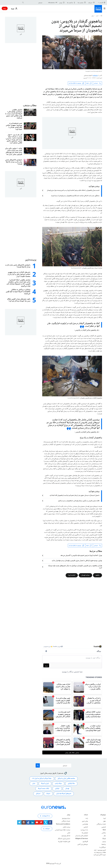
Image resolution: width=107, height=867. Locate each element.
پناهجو (97, 575)
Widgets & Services (81, 838)
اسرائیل (38, 793)
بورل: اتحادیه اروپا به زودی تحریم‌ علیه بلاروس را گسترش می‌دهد (81, 555)
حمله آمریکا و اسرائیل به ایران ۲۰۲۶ (42, 778)
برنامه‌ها (104, 844)
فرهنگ (104, 838)
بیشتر (68, 815)
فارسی (101, 2)
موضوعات (103, 815)
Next (104, 830)
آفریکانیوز (85, 841)
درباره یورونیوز (66, 818)
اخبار (97, 16)
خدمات (86, 815)
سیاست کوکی (66, 827)
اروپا (104, 818)
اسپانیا (48, 793)
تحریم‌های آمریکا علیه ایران (63, 793)
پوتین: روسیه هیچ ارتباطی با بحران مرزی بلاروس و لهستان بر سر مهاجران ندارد (77, 561)
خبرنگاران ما (102, 847)
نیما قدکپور (95, 75)
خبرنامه (47, 828)
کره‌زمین (103, 827)
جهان (92, 16)
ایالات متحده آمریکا (43, 788)
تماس (68, 833)
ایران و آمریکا (45, 783)
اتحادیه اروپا (71, 575)
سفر (105, 835)
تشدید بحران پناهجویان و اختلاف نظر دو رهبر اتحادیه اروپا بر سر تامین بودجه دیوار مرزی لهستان (73, 190)
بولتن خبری (85, 821)
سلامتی (104, 833)
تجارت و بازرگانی (101, 824)
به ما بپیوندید (84, 830)
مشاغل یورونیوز (66, 835)
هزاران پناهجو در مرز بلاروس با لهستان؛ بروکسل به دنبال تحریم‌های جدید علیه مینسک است (75, 567)
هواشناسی (85, 824)
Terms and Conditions (63, 824)
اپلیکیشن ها (85, 833)
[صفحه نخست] (101, 16)
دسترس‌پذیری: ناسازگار (64, 838)
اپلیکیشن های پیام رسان (81, 835)
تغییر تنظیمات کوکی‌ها (64, 841)
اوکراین (57, 788)
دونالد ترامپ (58, 783)
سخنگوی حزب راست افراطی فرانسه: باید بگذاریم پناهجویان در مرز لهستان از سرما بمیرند (75, 196)
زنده (4, 8)
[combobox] (33, 2)
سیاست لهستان (85, 575)
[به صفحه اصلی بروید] (98, 9)
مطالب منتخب (29, 105)
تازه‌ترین (86, 827)
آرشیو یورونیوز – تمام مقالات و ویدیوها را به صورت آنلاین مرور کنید (100, 852)
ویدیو (104, 841)
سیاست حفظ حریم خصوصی (62, 830)
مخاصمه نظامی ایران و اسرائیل (66, 778)
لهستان (67, 788)
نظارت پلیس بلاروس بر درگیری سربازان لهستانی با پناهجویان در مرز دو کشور (78, 501)
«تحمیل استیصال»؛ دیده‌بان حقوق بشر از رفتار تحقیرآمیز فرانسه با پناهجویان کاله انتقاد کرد (74, 495)
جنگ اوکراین (71, 783)
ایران (33, 783)
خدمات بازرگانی (66, 821)
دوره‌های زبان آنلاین (82, 844)
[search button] (23, 2)
